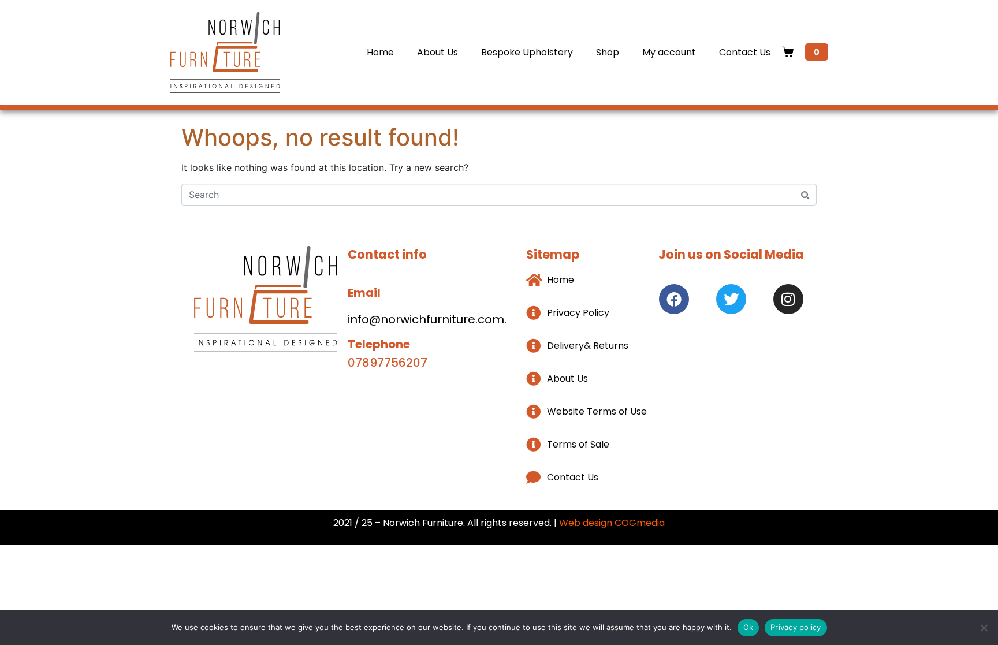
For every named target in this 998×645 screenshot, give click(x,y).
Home (380, 52)
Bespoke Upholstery (527, 52)
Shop (607, 52)
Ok (748, 627)
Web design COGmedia (612, 523)
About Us (437, 52)
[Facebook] (674, 299)
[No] (983, 627)
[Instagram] (788, 299)
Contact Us (744, 52)
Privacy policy (795, 627)
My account (669, 52)
